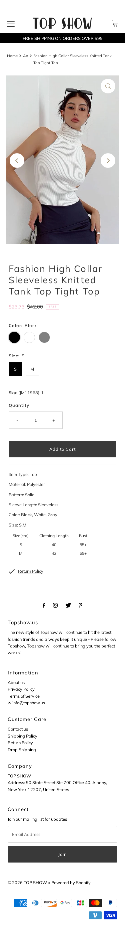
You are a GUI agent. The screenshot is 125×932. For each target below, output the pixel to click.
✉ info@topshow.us (26, 702)
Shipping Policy (22, 736)
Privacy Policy (21, 689)
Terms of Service (24, 696)
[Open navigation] (11, 23)
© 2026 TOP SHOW (27, 882)
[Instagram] (55, 605)
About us (16, 682)
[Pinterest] (80, 605)
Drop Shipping (22, 749)
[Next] (108, 160)
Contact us (18, 729)
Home (12, 55)
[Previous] (17, 160)
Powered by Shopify (71, 882)
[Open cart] (115, 23)
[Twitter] (68, 605)
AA (25, 55)
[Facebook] (44, 605)
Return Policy (20, 742)
